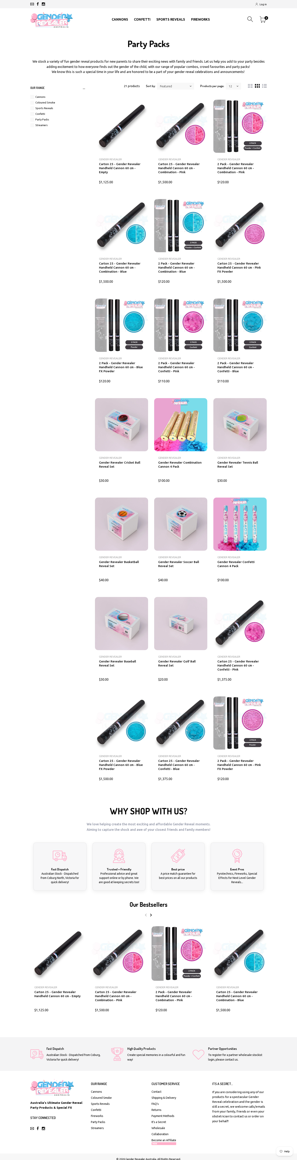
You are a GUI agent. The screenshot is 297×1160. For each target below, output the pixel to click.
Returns (156, 1109)
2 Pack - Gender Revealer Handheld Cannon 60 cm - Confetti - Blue (235, 367)
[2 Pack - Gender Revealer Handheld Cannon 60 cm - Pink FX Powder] (239, 723)
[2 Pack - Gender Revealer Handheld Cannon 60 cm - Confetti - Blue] (239, 325)
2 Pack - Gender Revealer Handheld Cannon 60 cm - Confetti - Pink (176, 367)
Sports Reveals (44, 108)
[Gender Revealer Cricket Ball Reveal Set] (121, 424)
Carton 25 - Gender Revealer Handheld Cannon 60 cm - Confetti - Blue (179, 765)
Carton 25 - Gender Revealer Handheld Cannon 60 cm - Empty (119, 168)
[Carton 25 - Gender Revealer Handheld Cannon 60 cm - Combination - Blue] (121, 225)
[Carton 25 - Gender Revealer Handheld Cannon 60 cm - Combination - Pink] (180, 126)
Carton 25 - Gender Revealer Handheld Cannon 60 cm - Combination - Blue (119, 267)
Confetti (40, 113)
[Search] (250, 19)
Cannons (40, 96)
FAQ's (155, 1103)
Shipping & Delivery (164, 1097)
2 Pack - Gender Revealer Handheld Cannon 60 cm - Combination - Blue (176, 267)
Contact (156, 1091)
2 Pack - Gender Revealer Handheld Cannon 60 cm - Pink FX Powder (239, 765)
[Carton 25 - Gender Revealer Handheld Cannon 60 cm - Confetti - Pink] (239, 623)
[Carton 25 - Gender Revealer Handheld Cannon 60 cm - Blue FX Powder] (121, 723)
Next (151, 915)
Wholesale (158, 1128)
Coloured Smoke (45, 102)
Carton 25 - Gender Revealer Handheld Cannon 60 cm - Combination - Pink (179, 168)
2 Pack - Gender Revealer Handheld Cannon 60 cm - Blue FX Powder (121, 367)
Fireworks (97, 1116)
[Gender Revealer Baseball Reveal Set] (121, 623)
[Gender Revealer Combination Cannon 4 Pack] (180, 424)
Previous (145, 915)
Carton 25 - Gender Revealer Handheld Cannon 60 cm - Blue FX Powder (121, 765)
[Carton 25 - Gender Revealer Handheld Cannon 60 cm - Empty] (121, 126)
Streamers (41, 125)
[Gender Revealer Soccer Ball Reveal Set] (180, 524)
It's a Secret (159, 1122)
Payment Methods (163, 1116)
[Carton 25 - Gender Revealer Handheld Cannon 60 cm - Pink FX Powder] (239, 225)
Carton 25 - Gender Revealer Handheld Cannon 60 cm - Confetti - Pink (238, 665)
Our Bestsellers (148, 904)
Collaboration (160, 1134)
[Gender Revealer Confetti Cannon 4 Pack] (239, 524)
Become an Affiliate (164, 1142)
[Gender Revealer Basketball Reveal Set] (121, 524)
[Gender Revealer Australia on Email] (32, 4)
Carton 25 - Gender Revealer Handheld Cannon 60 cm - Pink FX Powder (239, 267)
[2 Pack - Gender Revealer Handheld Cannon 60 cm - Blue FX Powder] (121, 325)
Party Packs (42, 119)
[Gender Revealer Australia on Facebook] (38, 4)
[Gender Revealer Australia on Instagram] (43, 4)
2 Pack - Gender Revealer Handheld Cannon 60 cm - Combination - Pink (235, 168)
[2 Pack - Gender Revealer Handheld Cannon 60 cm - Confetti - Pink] (180, 325)
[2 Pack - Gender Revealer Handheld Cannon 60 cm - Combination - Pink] (239, 126)
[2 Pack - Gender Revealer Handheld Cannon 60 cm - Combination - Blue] (180, 225)
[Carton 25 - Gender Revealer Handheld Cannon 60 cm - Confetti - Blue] (180, 723)
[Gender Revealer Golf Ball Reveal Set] (180, 623)
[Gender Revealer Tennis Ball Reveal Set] (239, 424)
